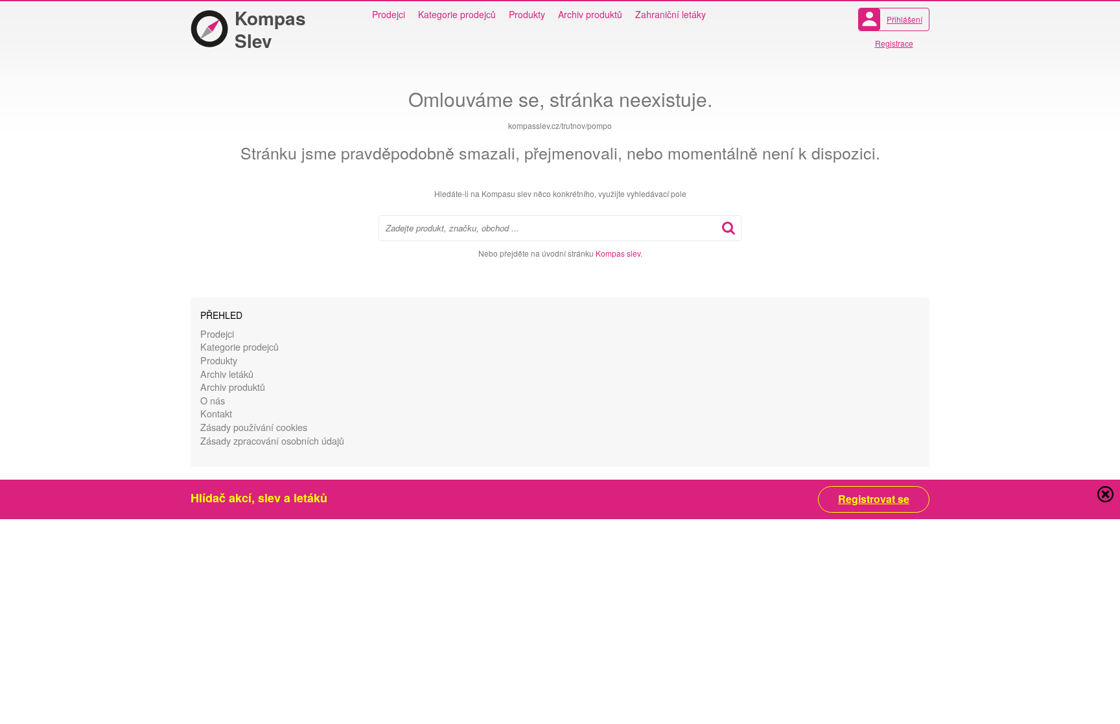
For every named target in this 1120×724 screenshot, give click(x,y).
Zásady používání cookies (253, 427)
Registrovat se (873, 499)
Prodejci (388, 14)
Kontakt (216, 413)
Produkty (527, 14)
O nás (212, 400)
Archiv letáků (226, 373)
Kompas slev (618, 253)
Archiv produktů (590, 14)
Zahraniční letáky (670, 14)
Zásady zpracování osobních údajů (272, 440)
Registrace (894, 43)
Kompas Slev (270, 29)
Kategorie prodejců (457, 14)
